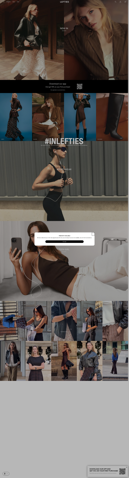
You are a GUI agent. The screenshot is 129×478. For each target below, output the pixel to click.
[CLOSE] (93, 234)
